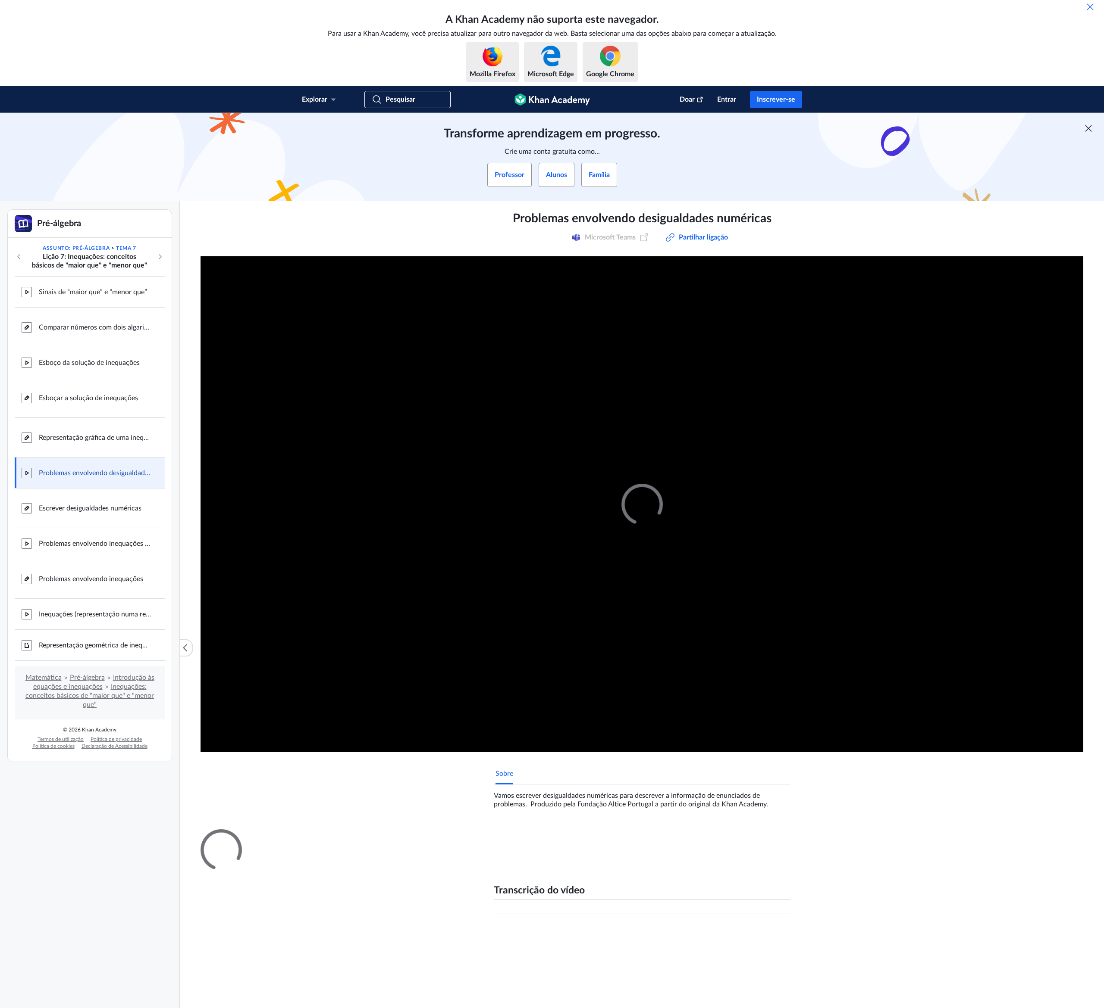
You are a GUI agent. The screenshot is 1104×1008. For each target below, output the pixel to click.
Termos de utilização (61, 739)
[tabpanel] (642, 796)
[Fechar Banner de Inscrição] (1088, 128)
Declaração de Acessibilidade (114, 746)
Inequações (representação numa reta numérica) (95, 614)
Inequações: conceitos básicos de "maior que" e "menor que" (89, 695)
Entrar (726, 99)
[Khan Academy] (552, 99)
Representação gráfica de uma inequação (95, 437)
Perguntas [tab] (519, 837)
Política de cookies (53, 746)
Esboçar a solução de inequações (88, 398)
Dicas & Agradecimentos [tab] (582, 837)
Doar (687, 99)
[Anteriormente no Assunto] (19, 257)
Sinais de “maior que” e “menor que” (93, 292)
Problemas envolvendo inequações (91, 579)
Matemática (43, 677)
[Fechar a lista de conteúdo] (186, 647)
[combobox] (744, 939)
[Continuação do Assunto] (160, 257)
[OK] (1090, 7)
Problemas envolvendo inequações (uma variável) (95, 543)
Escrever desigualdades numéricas (90, 508)
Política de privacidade (116, 739)
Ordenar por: (683, 939)
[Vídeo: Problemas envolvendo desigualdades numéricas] (642, 504)
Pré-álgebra (87, 677)
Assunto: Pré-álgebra (76, 248)
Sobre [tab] (504, 773)
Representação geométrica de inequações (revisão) (95, 645)
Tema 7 (126, 248)
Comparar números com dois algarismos (95, 327)
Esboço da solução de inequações (89, 362)
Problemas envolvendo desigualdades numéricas (95, 473)
